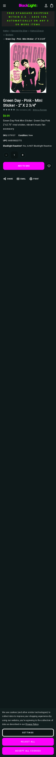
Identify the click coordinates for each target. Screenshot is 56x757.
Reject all (28, 742)
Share (10, 179)
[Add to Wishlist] (49, 166)
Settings (28, 733)
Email (23, 179)
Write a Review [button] (40, 110)
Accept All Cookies (28, 751)
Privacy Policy (32, 724)
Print (36, 179)
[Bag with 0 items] (51, 5)
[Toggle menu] (6, 5)
